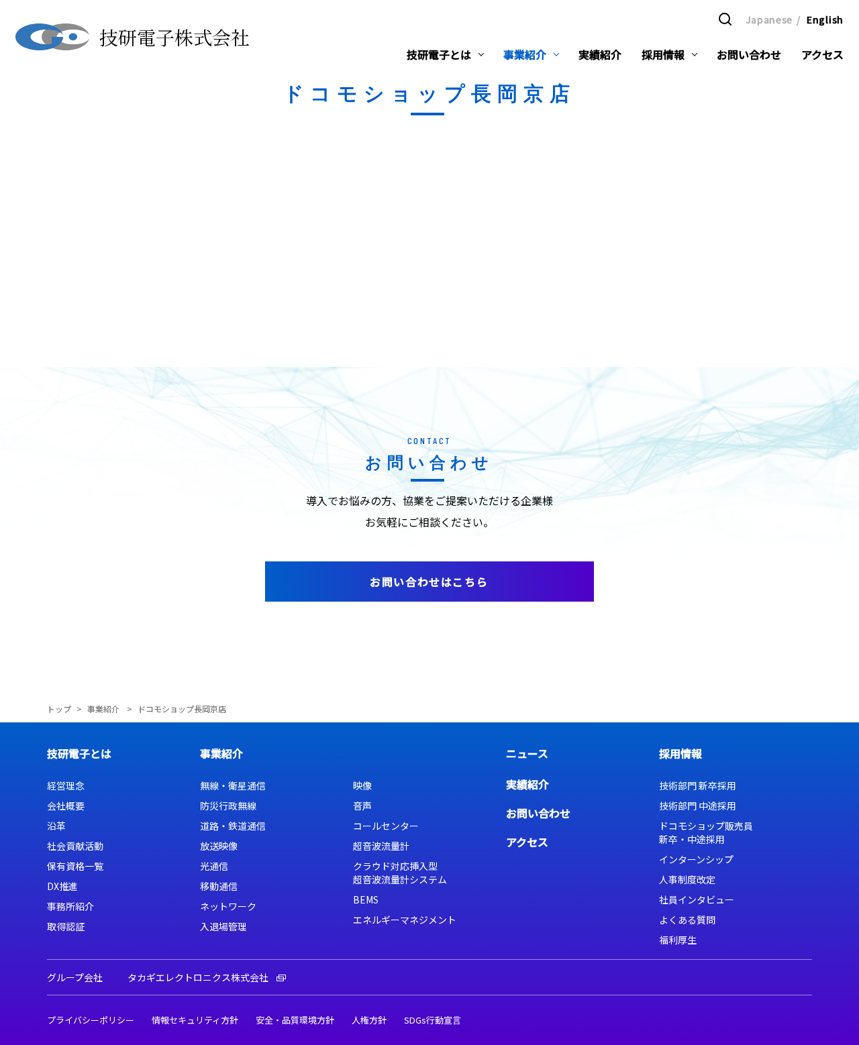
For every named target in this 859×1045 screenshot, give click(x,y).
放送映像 (219, 845)
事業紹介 (104, 708)
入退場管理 (223, 926)
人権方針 (369, 1019)
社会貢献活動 (75, 845)
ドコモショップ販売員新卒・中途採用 (706, 832)
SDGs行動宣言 (432, 1019)
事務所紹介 (70, 906)
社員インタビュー (696, 899)
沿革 (56, 825)
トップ (59, 708)
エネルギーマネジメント (404, 919)
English (825, 19)
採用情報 (680, 753)
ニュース (527, 753)
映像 (362, 785)
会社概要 (66, 805)
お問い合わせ (538, 813)
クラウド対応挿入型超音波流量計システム (400, 872)
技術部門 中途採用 (697, 805)
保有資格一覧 (75, 866)
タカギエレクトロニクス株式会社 (198, 977)
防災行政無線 (228, 805)
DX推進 (62, 886)
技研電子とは (79, 753)
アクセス (527, 842)
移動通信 (219, 886)
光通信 (214, 866)
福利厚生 (678, 939)
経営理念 (66, 785)
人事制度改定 (687, 879)
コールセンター (386, 825)
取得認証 (66, 926)
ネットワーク (228, 906)
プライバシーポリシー (90, 1019)
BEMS (365, 899)
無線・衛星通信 (233, 785)
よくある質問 (687, 919)
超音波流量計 (381, 845)
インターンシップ (696, 859)
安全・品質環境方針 (295, 1019)
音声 (362, 805)
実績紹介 (527, 784)
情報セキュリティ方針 (195, 1019)
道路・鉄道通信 (233, 825)
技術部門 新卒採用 (697, 785)
